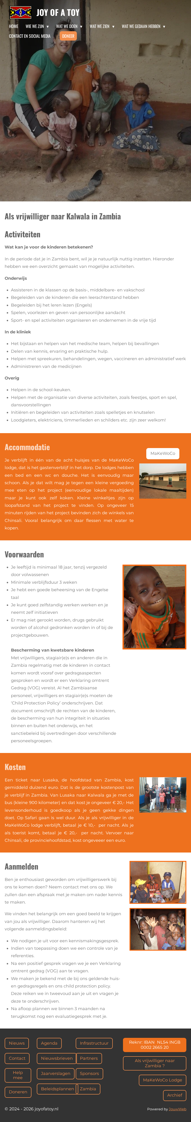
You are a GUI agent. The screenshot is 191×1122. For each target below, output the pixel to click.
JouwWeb (177, 1109)
